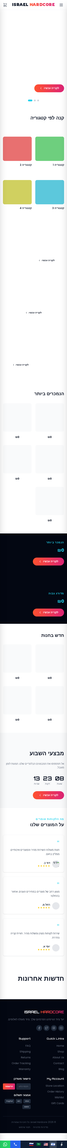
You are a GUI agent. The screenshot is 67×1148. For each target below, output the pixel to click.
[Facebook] (39, 1032)
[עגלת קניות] (5, 5)
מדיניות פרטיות (40, 1131)
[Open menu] (61, 5)
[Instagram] (54, 1032)
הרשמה (9, 1090)
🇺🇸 (46, 1144)
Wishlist (59, 1102)
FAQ (28, 1050)
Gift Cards (57, 1107)
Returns (26, 1062)
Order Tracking (21, 1067)
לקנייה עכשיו (51, 88)
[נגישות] (62, 1144)
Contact (58, 1067)
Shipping (25, 1056)
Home (60, 1050)
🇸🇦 (38, 1144)
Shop (61, 1056)
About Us (58, 1062)
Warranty (25, 1073)
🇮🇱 (53, 1144)
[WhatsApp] (5, 1144)
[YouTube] (61, 1032)
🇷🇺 (31, 1144)
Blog (61, 1073)
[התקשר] (15, 1144)
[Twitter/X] (46, 1032)
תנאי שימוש (24, 1131)
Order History (55, 1096)
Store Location (55, 1090)
